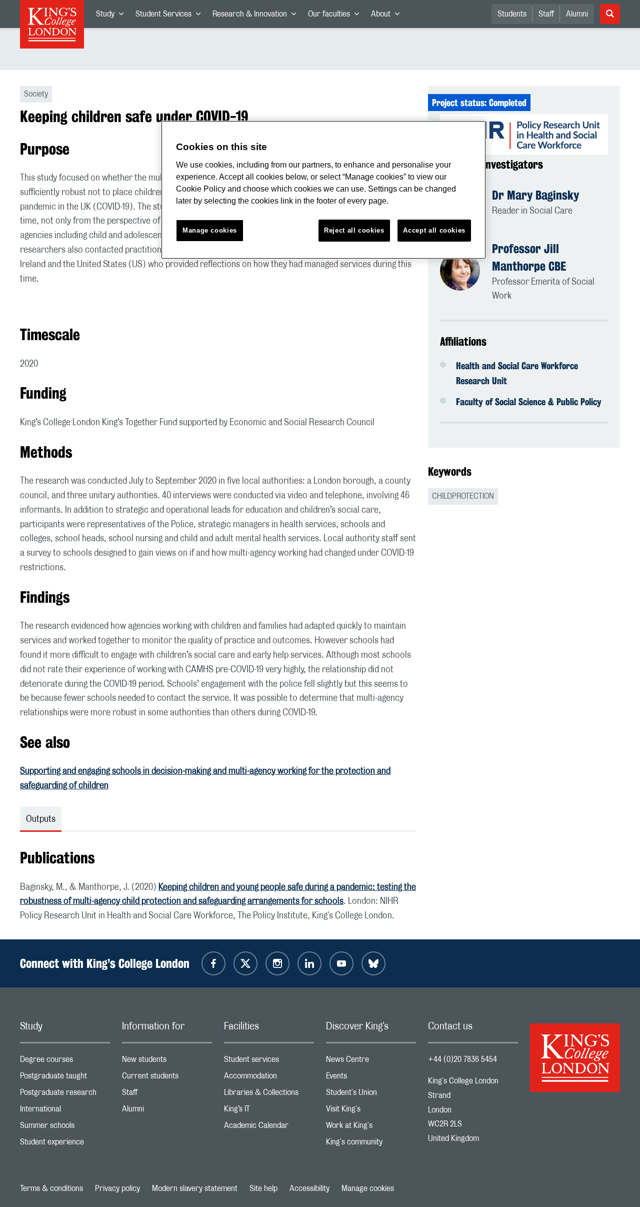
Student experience (65, 1144)
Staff (546, 14)
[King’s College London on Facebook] (214, 963)
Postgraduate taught (65, 1078)
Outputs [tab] (41, 819)
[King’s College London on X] (246, 963)
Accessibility (310, 1188)
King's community (371, 1144)
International (65, 1111)
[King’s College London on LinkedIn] (310, 963)
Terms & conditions (51, 1188)
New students (167, 1061)
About (388, 16)
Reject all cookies (354, 230)
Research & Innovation (257, 16)
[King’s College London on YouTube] (342, 963)
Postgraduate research (65, 1094)
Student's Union (371, 1094)
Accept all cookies (434, 230)
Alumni (577, 14)
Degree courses (65, 1061)
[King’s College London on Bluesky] (374, 963)
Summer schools (65, 1127)
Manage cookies (368, 1188)
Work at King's (371, 1127)
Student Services (171, 16)
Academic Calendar (269, 1127)
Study (113, 16)
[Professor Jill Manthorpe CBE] (466, 272)
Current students (167, 1078)
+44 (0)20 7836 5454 (462, 1059)
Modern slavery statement (195, 1188)
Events (371, 1078)
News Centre (371, 1061)
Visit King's (371, 1111)
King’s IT (269, 1111)
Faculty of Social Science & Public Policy (529, 401)
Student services (269, 1061)
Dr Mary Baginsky (535, 195)
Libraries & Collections (269, 1094)
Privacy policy (117, 1188)
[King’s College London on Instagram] (278, 963)
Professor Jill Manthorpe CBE (529, 257)
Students (512, 14)
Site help (264, 1188)
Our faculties (336, 16)
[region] (323, 190)
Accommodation (269, 1078)
